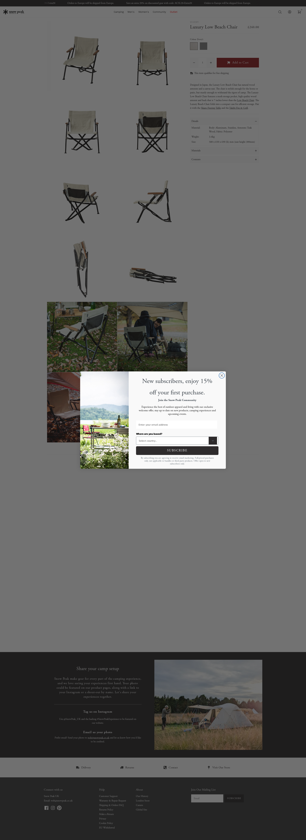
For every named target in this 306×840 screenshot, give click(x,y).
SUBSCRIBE (177, 451)
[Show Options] (213, 440)
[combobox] (173, 440)
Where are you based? (149, 434)
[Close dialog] (222, 375)
